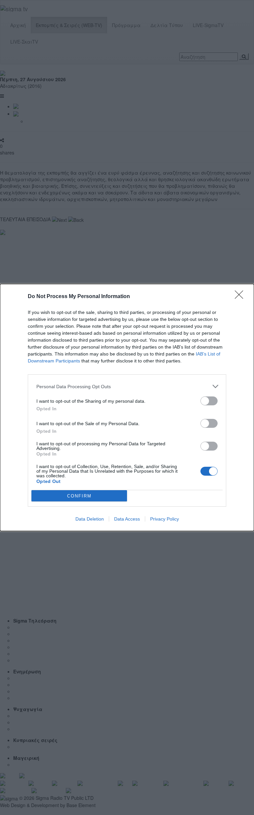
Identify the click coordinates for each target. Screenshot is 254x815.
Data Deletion (89, 519)
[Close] (241, 296)
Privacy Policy (164, 519)
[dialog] (127, 407)
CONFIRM (79, 495)
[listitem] (127, 386)
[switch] (209, 400)
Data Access (127, 519)
